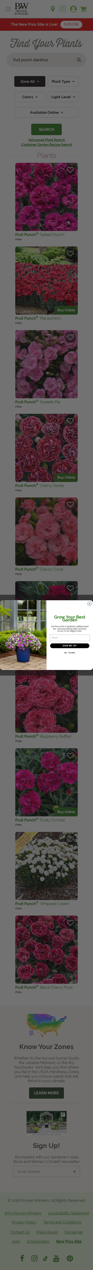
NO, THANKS (69, 653)
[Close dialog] (89, 603)
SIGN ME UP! (70, 646)
